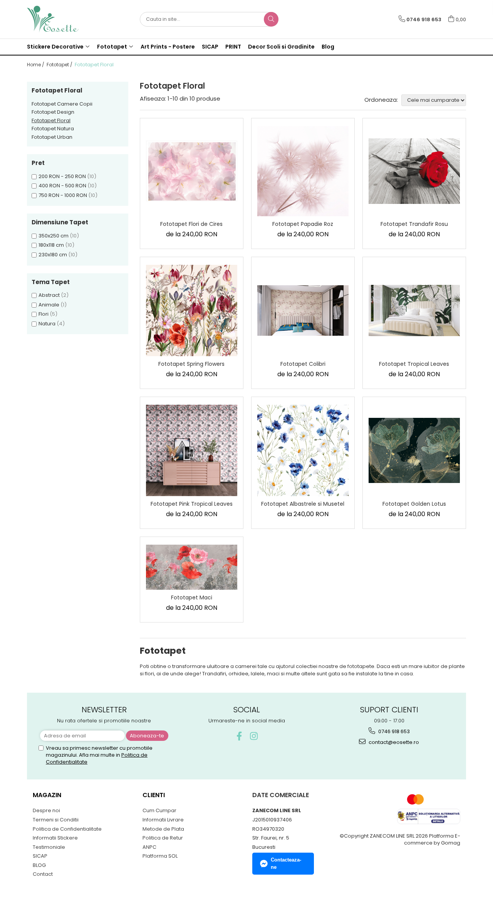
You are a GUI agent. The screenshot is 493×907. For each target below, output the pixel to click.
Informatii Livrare (163, 819)
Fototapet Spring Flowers (191, 364)
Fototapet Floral (51, 120)
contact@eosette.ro (393, 742)
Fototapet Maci (191, 597)
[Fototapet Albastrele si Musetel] (303, 450)
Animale (49, 304)
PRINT (233, 46)
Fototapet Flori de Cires (191, 224)
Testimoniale (49, 847)
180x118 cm (51, 245)
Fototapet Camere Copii (62, 104)
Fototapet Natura (53, 128)
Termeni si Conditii (56, 819)
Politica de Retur (163, 837)
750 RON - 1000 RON (63, 195)
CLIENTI (154, 795)
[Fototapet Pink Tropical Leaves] (191, 450)
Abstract (49, 295)
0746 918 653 (393, 731)
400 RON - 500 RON (62, 185)
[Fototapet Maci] (191, 567)
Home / (36, 64)
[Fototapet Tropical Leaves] (414, 310)
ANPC (149, 847)
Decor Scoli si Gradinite (281, 46)
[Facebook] (239, 736)
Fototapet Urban (52, 137)
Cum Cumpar (159, 810)
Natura (47, 323)
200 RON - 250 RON (62, 176)
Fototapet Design (53, 112)
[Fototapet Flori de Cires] (191, 171)
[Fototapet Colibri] (303, 310)
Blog (328, 46)
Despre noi (46, 810)
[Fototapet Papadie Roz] (303, 171)
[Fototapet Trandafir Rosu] (414, 171)
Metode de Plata (163, 829)
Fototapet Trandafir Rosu (414, 224)
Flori (44, 314)
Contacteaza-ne (286, 863)
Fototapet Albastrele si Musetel (302, 504)
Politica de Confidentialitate (67, 829)
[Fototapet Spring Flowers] (191, 310)
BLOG (39, 865)
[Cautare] (271, 19)
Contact (43, 874)
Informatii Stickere (55, 837)
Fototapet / (60, 64)
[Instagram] (254, 736)
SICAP (210, 46)
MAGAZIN (47, 795)
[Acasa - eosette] (65, 19)
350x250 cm (54, 235)
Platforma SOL (160, 856)
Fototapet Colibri (302, 364)
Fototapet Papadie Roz (302, 224)
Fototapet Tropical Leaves (414, 364)
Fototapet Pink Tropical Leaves (192, 504)
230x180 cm (53, 254)
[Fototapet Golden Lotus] (414, 450)
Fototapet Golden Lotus (414, 504)
